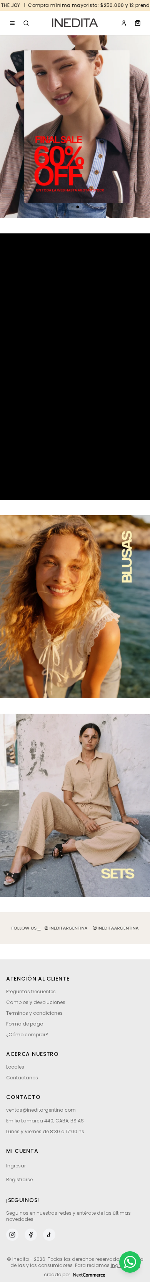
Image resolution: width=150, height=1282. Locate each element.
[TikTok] (49, 1235)
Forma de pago (24, 1024)
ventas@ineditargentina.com (41, 1110)
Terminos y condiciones (34, 1013)
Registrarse (19, 1179)
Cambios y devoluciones (35, 1002)
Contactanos (22, 1077)
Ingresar (16, 1165)
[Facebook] (31, 1235)
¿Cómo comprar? (27, 1034)
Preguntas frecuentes (31, 991)
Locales (15, 1067)
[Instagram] (12, 1235)
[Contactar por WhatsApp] (130, 1262)
